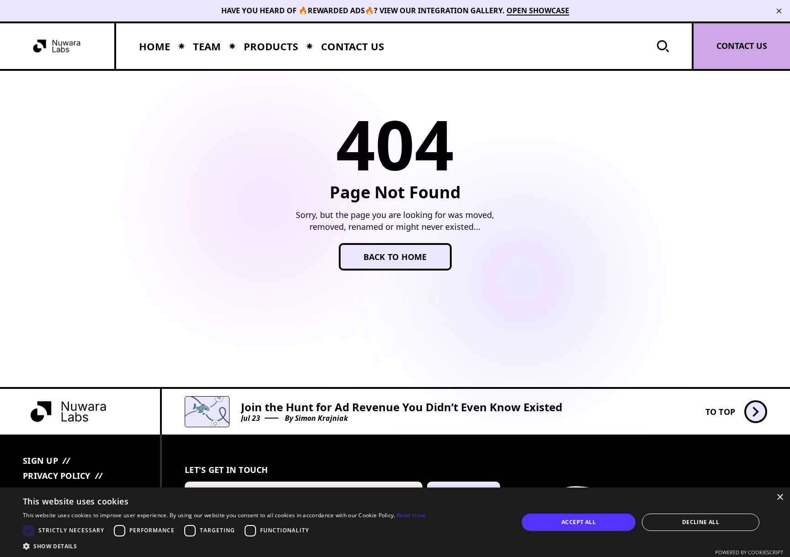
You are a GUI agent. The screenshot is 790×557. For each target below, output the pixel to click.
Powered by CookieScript (749, 552)
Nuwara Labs (318, 418)
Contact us (741, 45)
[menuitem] (154, 46)
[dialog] (395, 522)
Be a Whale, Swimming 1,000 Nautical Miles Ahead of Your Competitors (434, 406)
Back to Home (395, 256)
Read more (411, 515)
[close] (779, 11)
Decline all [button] (700, 522)
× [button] (779, 497)
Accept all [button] (578, 522)
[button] (224, 545)
